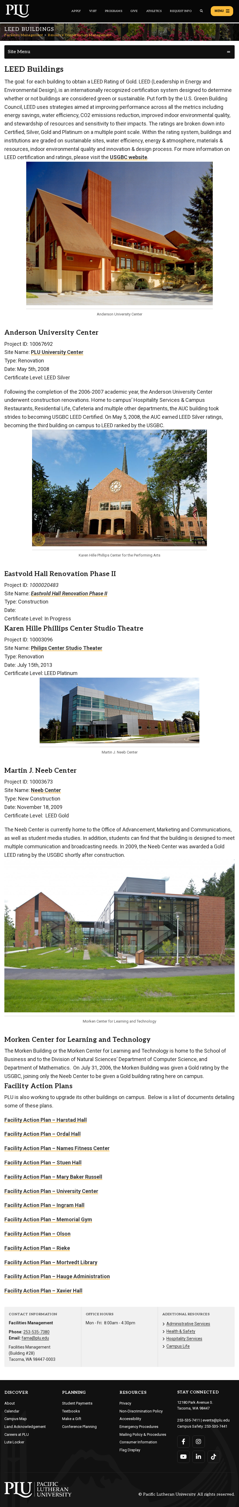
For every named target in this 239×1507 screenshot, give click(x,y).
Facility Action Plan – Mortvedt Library (50, 1262)
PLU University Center (57, 352)
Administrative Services (188, 1323)
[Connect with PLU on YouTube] (183, 1457)
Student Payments (77, 1403)
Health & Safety (180, 1331)
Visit (92, 11)
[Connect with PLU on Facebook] (183, 1442)
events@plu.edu (216, 1420)
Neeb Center (46, 790)
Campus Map (15, 1419)
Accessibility (130, 1419)
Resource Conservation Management (79, 35)
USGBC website (128, 157)
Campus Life (178, 1346)
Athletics (154, 11)
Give (134, 11)
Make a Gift (71, 1419)
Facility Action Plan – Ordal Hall (42, 1134)
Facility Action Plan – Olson (37, 1234)
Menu (219, 11)
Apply (76, 11)
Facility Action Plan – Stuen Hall (43, 1162)
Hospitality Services (184, 1338)
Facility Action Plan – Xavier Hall (43, 1291)
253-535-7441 (216, 1426)
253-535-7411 (188, 1420)
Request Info (180, 11)
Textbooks (71, 1411)
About (9, 1403)
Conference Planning (79, 1426)
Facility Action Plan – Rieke (37, 1248)
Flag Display (129, 1450)
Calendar (11, 1411)
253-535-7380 (36, 1332)
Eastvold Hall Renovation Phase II (69, 593)
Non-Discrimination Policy (141, 1411)
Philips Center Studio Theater (66, 648)
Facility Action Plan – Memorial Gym (48, 1219)
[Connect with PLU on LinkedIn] (198, 1457)
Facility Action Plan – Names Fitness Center (57, 1148)
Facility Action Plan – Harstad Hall (45, 1120)
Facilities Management (23, 35)
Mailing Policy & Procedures (142, 1434)
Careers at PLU (16, 1434)
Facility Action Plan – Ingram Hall (44, 1205)
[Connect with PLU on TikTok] (214, 1457)
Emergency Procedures (138, 1426)
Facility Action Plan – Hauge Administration (57, 1276)
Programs (113, 11)
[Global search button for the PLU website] (201, 11)
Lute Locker (14, 1442)
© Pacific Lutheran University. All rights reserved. (186, 1494)
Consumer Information (138, 1442)
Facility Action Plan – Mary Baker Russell (53, 1177)
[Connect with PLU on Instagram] (198, 1442)
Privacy (125, 1403)
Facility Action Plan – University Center (51, 1191)
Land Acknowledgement (25, 1426)
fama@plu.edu (35, 1338)
